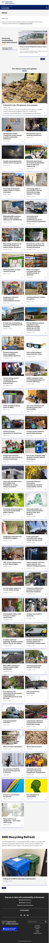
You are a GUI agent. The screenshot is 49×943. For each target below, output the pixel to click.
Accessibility (37, 925)
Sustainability (5, 8)
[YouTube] (28, 915)
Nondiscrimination (37, 927)
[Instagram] (24, 915)
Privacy (37, 930)
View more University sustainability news (7, 48)
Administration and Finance (7, 6)
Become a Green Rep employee (25, 905)
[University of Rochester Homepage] (8, 2)
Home (3, 18)
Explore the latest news (25, 900)
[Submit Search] (45, 921)
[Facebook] (21, 915)
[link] (9, 43)
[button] (41, 59)
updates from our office (26, 23)
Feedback (37, 928)
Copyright (37, 931)
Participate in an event (25, 902)
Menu (47, 7)
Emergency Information (37, 933)
